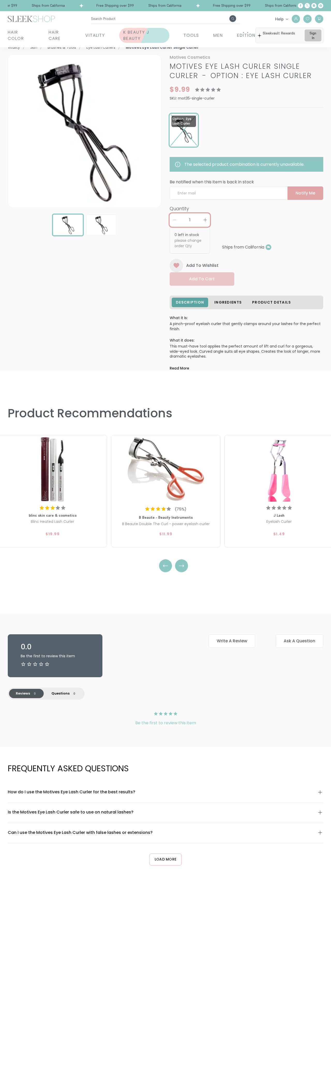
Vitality (95, 35)
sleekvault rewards (279, 33)
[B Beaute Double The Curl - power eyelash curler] (165, 469)
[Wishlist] (307, 19)
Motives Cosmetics (190, 57)
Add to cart (202, 279)
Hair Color (16, 35)
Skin (33, 47)
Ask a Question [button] (299, 641)
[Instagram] (314, 5)
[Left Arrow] (165, 565)
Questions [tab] (60, 693)
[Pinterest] (320, 5)
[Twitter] (307, 5)
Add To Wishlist (202, 265)
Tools (191, 35)
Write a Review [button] (232, 641)
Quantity (179, 208)
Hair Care (55, 35)
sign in (313, 35)
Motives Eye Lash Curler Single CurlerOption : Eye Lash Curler (241, 71)
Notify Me (305, 193)
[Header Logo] (31, 18)
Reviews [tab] (23, 693)
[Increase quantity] (205, 220)
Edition (246, 35)
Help (279, 18)
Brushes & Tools (62, 47)
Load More (166, 859)
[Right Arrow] (181, 565)
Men (218, 35)
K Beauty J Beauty (136, 35)
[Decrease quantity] (174, 220)
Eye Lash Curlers (100, 47)
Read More (179, 368)
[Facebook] (300, 5)
